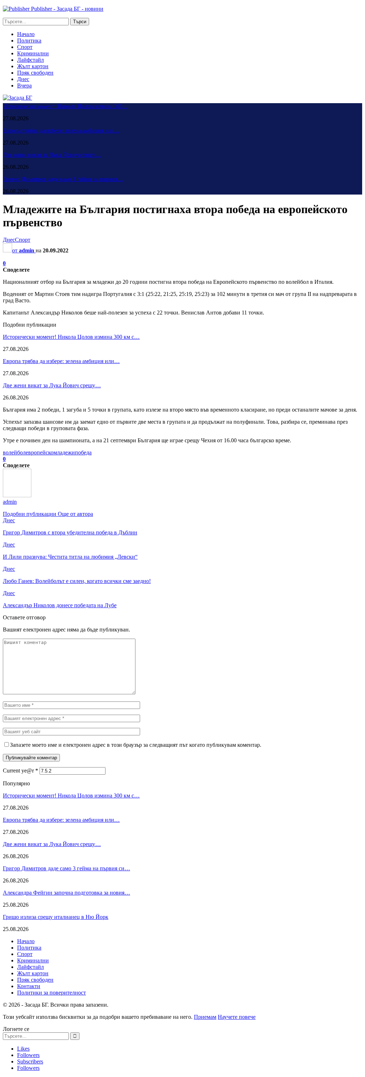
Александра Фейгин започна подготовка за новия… (66, 893)
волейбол (14, 452)
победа (83, 452)
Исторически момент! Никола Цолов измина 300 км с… (71, 337)
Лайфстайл (30, 60)
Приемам (205, 1017)
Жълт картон (32, 66)
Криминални (33, 53)
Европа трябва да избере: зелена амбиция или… (61, 130)
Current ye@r (20, 771)
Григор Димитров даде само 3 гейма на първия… (63, 179)
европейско (39, 452)
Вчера (24, 85)
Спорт (24, 47)
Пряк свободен (35, 73)
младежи (64, 452)
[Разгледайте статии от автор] (17, 495)
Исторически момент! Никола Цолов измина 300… (65, 106)
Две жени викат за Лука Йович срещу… (52, 155)
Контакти (28, 986)
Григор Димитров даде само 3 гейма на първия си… (66, 868)
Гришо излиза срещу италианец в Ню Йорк (55, 917)
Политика (29, 40)
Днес (23, 79)
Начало (26, 34)
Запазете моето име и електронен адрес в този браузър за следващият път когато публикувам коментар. (135, 745)
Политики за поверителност (51, 993)
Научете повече (237, 1017)
